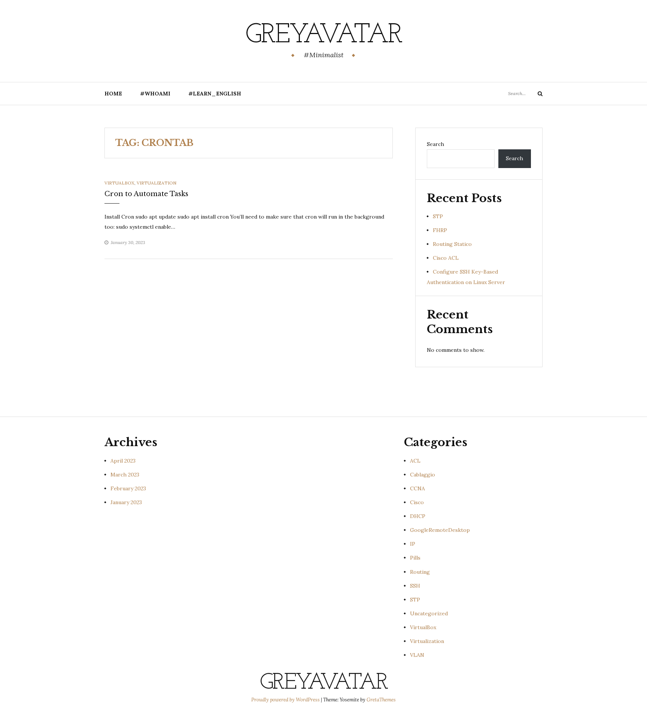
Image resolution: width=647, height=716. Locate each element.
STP (438, 216)
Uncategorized (429, 613)
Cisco (417, 502)
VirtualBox (119, 183)
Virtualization (156, 183)
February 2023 (128, 488)
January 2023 (126, 502)
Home (113, 93)
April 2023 (123, 460)
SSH (415, 585)
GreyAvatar (323, 35)
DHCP (417, 516)
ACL (415, 460)
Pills (415, 557)
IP (412, 543)
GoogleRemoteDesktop (440, 530)
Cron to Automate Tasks (146, 194)
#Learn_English (214, 93)
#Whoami (155, 93)
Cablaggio (422, 474)
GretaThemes (381, 700)
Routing (420, 572)
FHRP (440, 230)
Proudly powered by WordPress (286, 700)
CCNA (417, 488)
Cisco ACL (446, 258)
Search (435, 144)
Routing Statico (452, 244)
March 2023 (124, 474)
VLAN (417, 655)
